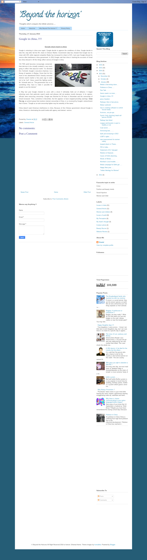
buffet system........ (112, 377)
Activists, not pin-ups (107, 112)
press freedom (105, 99)
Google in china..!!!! (106, 96)
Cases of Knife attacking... (109, 156)
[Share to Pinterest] (52, 119)
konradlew (97, 544)
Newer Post (24, 192)
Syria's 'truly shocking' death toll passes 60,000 (110, 116)
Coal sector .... (105, 128)
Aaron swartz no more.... (108, 93)
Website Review (101, 231)
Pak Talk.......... (105, 90)
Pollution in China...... (107, 87)
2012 (101, 175)
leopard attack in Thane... (108, 144)
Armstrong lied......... (107, 131)
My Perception (101, 218)
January (103, 82)
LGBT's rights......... (106, 136)
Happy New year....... (107, 167)
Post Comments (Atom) (60, 199)
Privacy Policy (65, 28)
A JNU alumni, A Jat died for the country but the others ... (116, 349)
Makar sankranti (105, 105)
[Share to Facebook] (49, 119)
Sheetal (101, 242)
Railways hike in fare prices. (109, 102)
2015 (101, 68)
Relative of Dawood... (107, 153)
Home (23, 28)
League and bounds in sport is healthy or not (110, 124)
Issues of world (101, 215)
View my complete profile (104, 245)
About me (32, 28)
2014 (101, 70)
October (103, 79)
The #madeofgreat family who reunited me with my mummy (116, 297)
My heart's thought (102, 222)
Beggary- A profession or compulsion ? (114, 311)
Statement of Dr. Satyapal (108, 150)
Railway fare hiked (106, 120)
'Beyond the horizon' (49, 15)
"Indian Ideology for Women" (109, 170)
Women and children (103, 212)
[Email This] (43, 119)
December (104, 76)
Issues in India (101, 205)
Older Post (87, 192)
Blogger (112, 544)
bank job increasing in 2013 (109, 134)
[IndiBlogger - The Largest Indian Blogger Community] (104, 46)
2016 (101, 65)
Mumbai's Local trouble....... (109, 161)
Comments (103, 500)
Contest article (101, 225)
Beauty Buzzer (101, 228)
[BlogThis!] (45, 119)
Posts (101, 496)
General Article (29, 122)
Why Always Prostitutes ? (106, 389)
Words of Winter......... (107, 159)
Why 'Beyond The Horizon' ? (48, 28)
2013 (101, 73)
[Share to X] (47, 119)
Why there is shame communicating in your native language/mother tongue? (115, 400)
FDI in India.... (105, 147)
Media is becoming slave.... (109, 84)
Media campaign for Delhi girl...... (111, 164)
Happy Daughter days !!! (106, 325)
